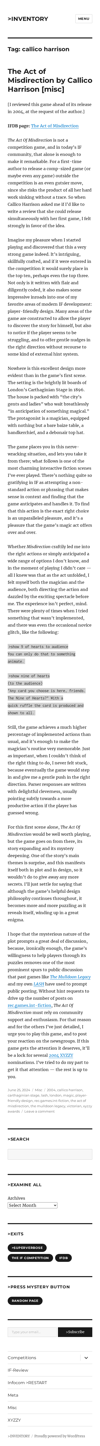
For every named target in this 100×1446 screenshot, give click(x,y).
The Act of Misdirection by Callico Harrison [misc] (50, 80)
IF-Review (18, 1370)
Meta (13, 1395)
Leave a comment (39, 1111)
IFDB (63, 1258)
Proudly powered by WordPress (59, 1436)
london (55, 1095)
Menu (83, 19)
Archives (16, 1198)
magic (68, 1095)
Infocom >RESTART (27, 1382)
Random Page (25, 1301)
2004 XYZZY (61, 1055)
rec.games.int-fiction (29, 1005)
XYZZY (14, 1420)
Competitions (22, 1357)
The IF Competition (30, 1258)
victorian (74, 1106)
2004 (51, 1090)
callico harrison (70, 1090)
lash (44, 1095)
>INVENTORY (28, 18)
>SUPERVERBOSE (27, 1248)
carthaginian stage (23, 1095)
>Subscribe (75, 1332)
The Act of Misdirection (55, 125)
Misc (38, 1090)
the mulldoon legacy (48, 1106)
